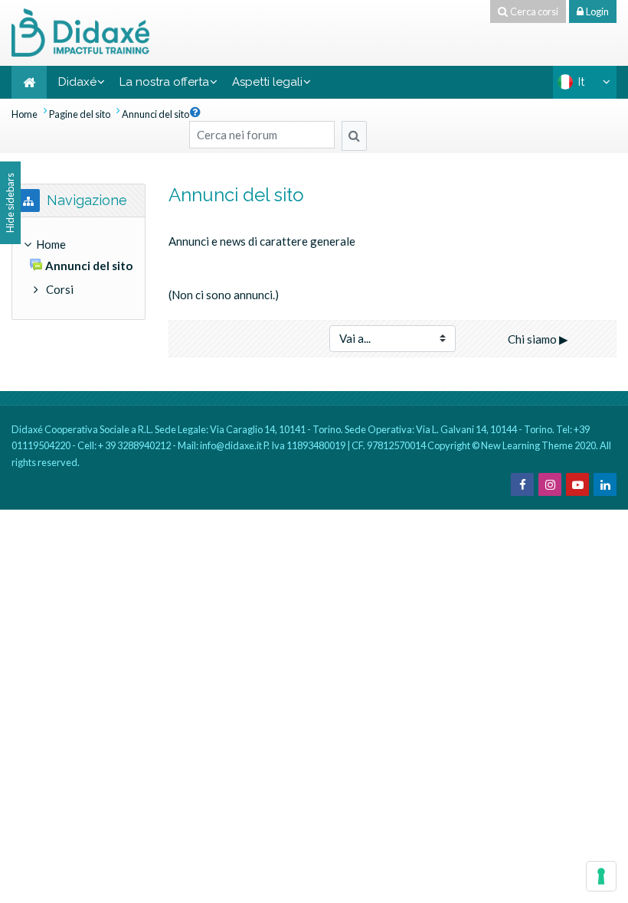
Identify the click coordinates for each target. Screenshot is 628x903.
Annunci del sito (155, 114)
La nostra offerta (164, 82)
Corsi (60, 289)
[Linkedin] (605, 484)
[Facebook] (522, 484)
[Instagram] (549, 484)
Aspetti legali (267, 82)
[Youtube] (577, 484)
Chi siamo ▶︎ (538, 339)
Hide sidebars (10, 203)
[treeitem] (78, 268)
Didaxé (77, 82)
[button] (195, 112)
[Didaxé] (80, 30)
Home (24, 114)
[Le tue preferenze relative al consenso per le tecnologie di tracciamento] (601, 876)
